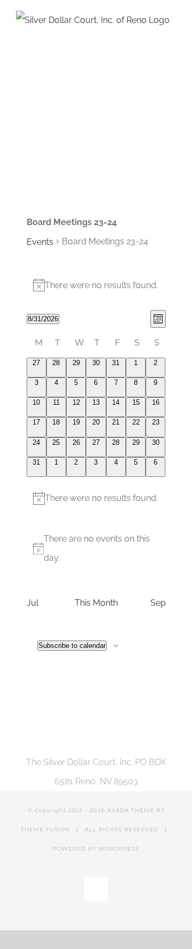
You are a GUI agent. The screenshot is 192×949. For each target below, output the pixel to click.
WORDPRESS (119, 848)
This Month (96, 603)
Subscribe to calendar (72, 646)
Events (40, 242)
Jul (32, 603)
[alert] (96, 285)
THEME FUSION (45, 829)
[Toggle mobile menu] (171, 162)
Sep (158, 603)
